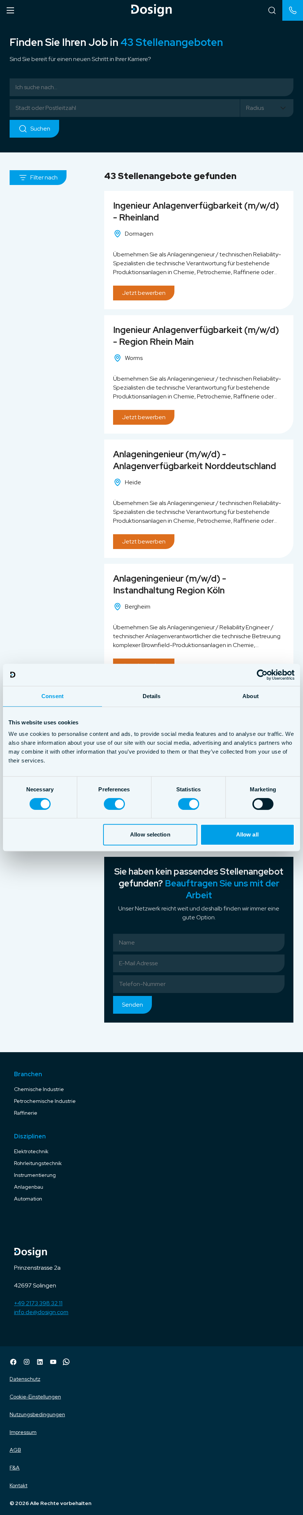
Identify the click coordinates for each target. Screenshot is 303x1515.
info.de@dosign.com (41, 1312)
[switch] (114, 804)
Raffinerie (25, 1113)
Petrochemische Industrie (45, 1101)
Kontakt (18, 1485)
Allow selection (150, 834)
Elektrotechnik (31, 1151)
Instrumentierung (35, 1175)
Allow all (247, 834)
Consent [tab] (52, 696)
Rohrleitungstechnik (38, 1163)
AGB (15, 1450)
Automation (28, 1198)
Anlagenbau (28, 1187)
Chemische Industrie (39, 1089)
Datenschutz (25, 1379)
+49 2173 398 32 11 (38, 1303)
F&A (15, 1467)
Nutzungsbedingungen (37, 1414)
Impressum (23, 1432)
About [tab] (250, 696)
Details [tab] (152, 696)
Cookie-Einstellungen (35, 1396)
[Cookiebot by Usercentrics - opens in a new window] (262, 674)
